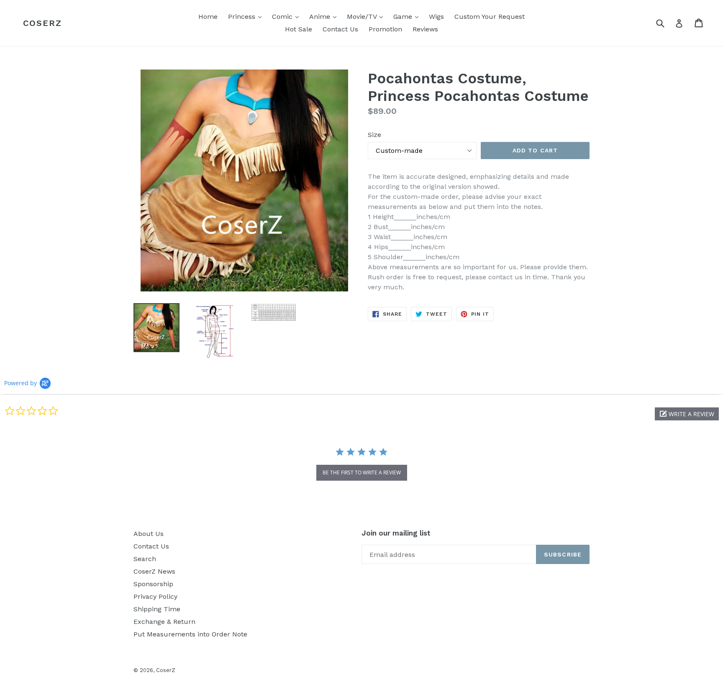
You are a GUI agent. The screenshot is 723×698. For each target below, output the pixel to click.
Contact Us (340, 29)
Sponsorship (153, 584)
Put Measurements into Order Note (190, 634)
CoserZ (42, 23)
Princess (247, 16)
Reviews (425, 29)
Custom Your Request (489, 17)
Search (144, 559)
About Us (148, 534)
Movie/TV (367, 16)
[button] (687, 413)
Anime (325, 16)
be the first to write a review (362, 472)
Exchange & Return (164, 622)
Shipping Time (156, 609)
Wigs (436, 17)
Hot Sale (298, 29)
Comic (287, 16)
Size (374, 135)
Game (408, 16)
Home (208, 17)
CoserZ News (154, 571)
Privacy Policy (155, 596)
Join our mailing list (396, 533)
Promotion (385, 29)
